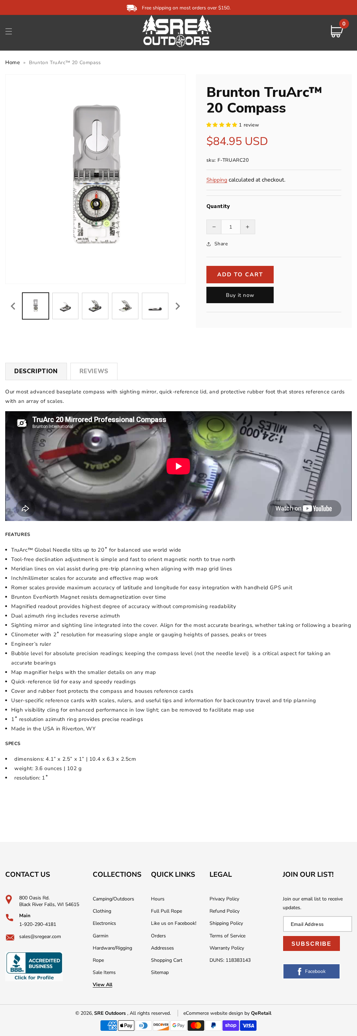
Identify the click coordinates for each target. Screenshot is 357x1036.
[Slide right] (177, 306)
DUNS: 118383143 (230, 960)
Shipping (216, 179)
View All (102, 984)
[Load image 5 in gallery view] (155, 306)
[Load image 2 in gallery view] (65, 306)
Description (36, 371)
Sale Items (104, 972)
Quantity (218, 206)
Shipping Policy (226, 923)
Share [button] (221, 243)
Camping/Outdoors (113, 899)
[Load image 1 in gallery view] (35, 306)
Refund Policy (225, 911)
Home (12, 62)
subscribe (311, 944)
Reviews (93, 371)
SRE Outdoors (110, 1013)
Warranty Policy (227, 948)
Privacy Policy (224, 899)
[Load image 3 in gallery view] (95, 306)
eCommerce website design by (217, 1013)
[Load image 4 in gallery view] (125, 306)
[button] (8, 31)
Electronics (104, 923)
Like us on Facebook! (173, 923)
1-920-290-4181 (37, 924)
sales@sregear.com (40, 936)
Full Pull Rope (166, 911)
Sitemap (160, 972)
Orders (158, 936)
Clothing (102, 911)
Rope (98, 960)
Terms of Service (227, 936)
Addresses (162, 948)
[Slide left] (13, 306)
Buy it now (240, 295)
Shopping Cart (166, 960)
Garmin (100, 936)
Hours (158, 899)
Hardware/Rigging (112, 948)
